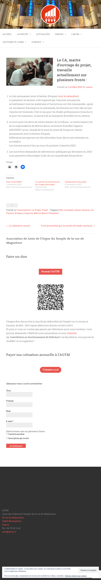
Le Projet (23, 34)
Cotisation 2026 (50, 369)
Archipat (68, 210)
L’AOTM (75, 34)
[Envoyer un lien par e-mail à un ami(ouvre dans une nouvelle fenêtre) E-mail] (9, 167)
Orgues (59, 34)
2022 (60, 210)
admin (89, 87)
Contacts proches (16, 434)
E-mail (10, 421)
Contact (36, 42)
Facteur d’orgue (14, 213)
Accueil (7, 34)
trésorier (72, 333)
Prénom (10, 401)
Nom (8, 411)
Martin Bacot (41, 213)
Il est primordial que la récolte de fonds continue (68, 225)
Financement (24, 210)
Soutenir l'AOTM (50, 271)
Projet (45, 210)
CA (92, 210)
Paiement (54, 213)
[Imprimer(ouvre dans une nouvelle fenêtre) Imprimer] (16, 167)
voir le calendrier (68, 96)
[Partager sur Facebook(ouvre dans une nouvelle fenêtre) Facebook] (23, 167)
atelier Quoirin (82, 210)
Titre (8, 390)
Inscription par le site (18, 438)
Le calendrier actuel (18, 225)
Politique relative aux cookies (76, 576)
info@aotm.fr (9, 531)
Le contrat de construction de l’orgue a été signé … (47, 183)
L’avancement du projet (75, 182)
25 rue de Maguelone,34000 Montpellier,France (13, 521)
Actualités (43, 34)
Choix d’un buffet (14, 182)
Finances (28, 213)
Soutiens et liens (13, 42)
